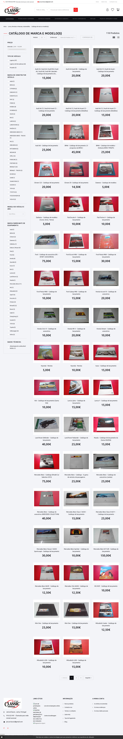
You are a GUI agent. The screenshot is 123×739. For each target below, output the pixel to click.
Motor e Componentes (79, 18)
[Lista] (118, 37)
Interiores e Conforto (61, 18)
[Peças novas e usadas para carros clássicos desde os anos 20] (13, 9)
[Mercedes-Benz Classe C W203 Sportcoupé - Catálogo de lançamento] (46, 535)
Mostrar (35, 37)
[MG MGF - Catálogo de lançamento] (105, 572)
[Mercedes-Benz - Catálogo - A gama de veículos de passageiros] (76, 461)
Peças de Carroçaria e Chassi (108, 18)
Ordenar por (53, 37)
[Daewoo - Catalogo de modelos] (105, 169)
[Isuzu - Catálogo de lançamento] (105, 352)
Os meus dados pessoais (101, 711)
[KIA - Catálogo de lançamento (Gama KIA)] (46, 387)
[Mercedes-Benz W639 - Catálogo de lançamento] (46, 572)
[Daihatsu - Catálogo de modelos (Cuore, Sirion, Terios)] (46, 204)
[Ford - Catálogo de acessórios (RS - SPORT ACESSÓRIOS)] (46, 241)
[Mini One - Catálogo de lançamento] (46, 610)
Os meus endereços (99, 707)
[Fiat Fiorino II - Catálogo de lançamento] (105, 204)
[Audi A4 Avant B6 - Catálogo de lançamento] (76, 55)
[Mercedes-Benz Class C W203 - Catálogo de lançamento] (76, 498)
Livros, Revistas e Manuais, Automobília (19, 26)
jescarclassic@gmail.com (46, 2)
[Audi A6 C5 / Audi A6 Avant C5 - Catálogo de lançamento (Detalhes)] (76, 95)
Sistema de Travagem (44, 18)
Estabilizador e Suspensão (26, 18)
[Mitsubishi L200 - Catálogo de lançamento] (46, 647)
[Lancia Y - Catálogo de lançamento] (105, 387)
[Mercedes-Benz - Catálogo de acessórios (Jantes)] (105, 461)
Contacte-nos (113, 2)
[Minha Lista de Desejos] (112, 10)
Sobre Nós (67, 714)
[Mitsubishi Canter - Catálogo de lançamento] (105, 610)
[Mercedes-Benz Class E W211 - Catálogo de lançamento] (105, 498)
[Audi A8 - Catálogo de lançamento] (46, 132)
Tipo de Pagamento (70, 718)
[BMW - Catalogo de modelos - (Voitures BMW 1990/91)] (105, 132)
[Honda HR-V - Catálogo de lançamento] (76, 315)
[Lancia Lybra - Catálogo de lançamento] (76, 387)
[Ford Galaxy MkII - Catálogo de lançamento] (76, 278)
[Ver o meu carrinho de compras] (118, 10)
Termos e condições (70, 711)
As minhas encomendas (100, 704)
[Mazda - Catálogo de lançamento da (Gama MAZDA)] (105, 424)
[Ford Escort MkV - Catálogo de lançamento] (76, 241)
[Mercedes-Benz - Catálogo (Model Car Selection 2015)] (46, 461)
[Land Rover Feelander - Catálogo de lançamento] (76, 424)
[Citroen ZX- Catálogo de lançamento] (76, 169)
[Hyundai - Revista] (46, 352)
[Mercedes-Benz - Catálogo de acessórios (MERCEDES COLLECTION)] (46, 498)
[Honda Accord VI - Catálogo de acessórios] (105, 278)
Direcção (93, 18)
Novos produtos (69, 704)
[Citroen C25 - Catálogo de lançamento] (46, 169)
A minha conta (98, 699)
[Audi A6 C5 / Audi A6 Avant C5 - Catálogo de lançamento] (46, 95)
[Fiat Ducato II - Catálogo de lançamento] (76, 204)
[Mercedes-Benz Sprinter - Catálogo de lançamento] (76, 535)
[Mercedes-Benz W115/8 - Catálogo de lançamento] (105, 535)
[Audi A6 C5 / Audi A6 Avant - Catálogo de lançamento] (105, 55)
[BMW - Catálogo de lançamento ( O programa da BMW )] (76, 132)
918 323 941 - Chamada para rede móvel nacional (17, 717)
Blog (66, 722)
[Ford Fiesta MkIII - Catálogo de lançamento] (105, 241)
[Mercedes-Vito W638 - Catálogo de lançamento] (76, 572)
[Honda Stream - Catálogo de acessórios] (105, 315)
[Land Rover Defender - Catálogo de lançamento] (46, 424)
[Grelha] (114, 37)
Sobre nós (104, 2)
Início (97, 2)
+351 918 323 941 (10, 2)
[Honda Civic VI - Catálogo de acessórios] (46, 315)
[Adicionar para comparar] (53, 602)
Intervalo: (10, 46)
